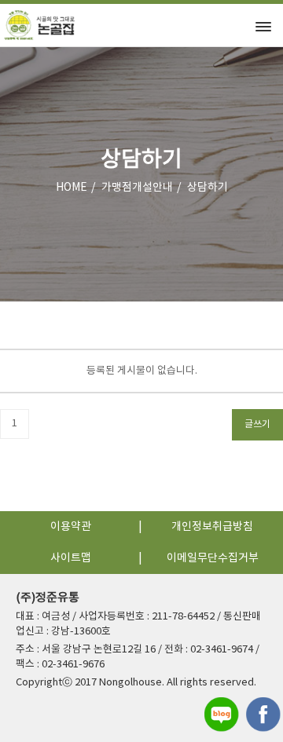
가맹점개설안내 (137, 187)
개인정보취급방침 (212, 527)
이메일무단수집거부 (213, 558)
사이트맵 (70, 558)
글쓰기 (257, 424)
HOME (71, 187)
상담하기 (207, 187)
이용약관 (70, 527)
